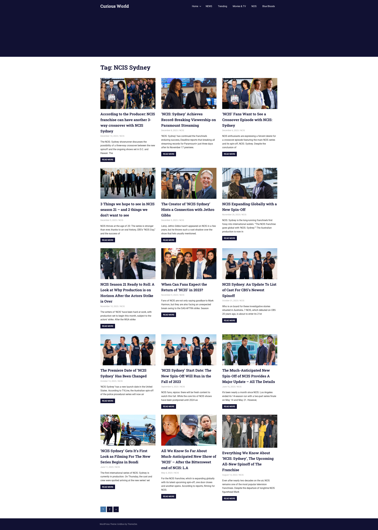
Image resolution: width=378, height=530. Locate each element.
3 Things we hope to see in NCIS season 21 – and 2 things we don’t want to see (127, 210)
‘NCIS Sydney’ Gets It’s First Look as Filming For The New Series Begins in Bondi (125, 456)
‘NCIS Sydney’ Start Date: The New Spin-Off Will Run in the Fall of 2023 (186, 376)
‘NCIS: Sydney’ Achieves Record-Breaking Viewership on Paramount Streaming (188, 120)
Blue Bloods (268, 6)
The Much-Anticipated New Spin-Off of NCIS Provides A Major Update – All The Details (248, 376)
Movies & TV (239, 6)
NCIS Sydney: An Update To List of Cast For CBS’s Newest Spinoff (249, 290)
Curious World (114, 6)
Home (195, 6)
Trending (222, 6)
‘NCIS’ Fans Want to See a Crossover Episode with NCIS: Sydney (247, 120)
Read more (107, 159)
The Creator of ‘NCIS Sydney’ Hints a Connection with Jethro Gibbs (187, 210)
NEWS (209, 6)
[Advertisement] (189, 34)
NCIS (254, 6)
